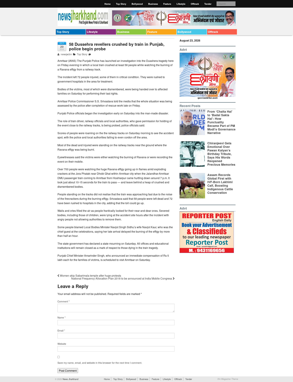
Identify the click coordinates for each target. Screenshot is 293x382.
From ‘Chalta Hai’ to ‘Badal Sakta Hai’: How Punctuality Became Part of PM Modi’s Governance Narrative (221, 122)
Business (153, 3)
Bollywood (137, 3)
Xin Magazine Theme (227, 378)
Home (107, 3)
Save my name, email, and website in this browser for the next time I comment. (99, 362)
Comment (63, 301)
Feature (167, 3)
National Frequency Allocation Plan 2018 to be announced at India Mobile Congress (122, 278)
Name (61, 317)
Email (61, 330)
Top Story (121, 3)
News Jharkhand (70, 379)
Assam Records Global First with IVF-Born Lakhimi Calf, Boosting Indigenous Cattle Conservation (220, 184)
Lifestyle (181, 3)
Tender (207, 3)
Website (61, 343)
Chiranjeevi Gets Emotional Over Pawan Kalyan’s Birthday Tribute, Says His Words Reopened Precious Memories (221, 154)
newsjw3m (66, 54)
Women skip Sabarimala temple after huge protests (90, 275)
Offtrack (195, 3)
